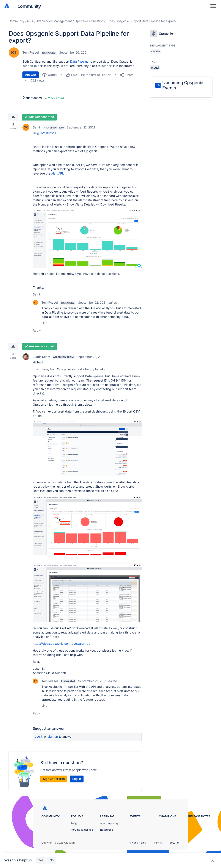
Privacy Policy (137, 842)
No (52, 860)
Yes (41, 860)
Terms (158, 842)
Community (29, 6)
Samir (37, 127)
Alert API (57, 173)
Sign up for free (54, 778)
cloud (155, 67)
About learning (109, 823)
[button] (87, 238)
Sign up (53, 736)
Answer (30, 74)
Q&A (30, 21)
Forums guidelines (82, 829)
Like (44, 323)
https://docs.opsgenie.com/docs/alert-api (62, 643)
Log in (39, 736)
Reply (37, 330)
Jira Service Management (54, 21)
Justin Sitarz (41, 357)
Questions (98, 21)
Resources (106, 829)
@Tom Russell (46, 133)
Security (174, 842)
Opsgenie (81, 21)
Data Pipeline (79, 61)
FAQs (74, 823)
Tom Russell (30, 52)
